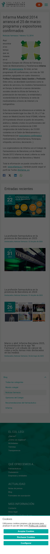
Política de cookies (37, 526)
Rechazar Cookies (26, 537)
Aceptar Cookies (26, 531)
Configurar (26, 543)
